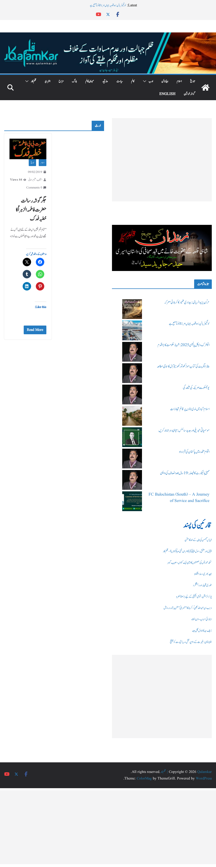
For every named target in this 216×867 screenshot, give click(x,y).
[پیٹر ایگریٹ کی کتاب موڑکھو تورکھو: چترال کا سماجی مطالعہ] (132, 373)
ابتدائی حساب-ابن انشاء (201, 619)
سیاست (119, 81)
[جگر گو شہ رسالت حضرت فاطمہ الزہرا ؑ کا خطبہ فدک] (27, 149)
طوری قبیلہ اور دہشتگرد (202, 585)
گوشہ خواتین (189, 93)
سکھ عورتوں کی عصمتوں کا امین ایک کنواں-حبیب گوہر (189, 562)
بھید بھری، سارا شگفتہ (203, 574)
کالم (132, 81)
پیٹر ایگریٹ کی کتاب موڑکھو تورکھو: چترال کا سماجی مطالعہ (183, 366)
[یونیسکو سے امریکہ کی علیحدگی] (132, 394)
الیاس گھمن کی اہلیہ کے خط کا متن (198, 540)
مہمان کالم (89, 81)
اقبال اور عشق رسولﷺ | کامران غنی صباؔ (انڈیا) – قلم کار (187, 551)
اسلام (179, 81)
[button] (146, 81)
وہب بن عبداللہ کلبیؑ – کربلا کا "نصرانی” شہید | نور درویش (188, 608)
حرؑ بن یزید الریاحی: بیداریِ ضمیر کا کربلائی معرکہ (186, 302)
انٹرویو (47, 81)
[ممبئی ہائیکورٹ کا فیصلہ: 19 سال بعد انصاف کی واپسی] (132, 480)
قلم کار (33, 81)
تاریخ (192, 81)
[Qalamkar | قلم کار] (108, 36)
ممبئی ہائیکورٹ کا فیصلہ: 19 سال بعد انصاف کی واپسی (184, 473)
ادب (151, 81)
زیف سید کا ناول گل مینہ (202, 630)
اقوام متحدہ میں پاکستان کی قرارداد (194, 452)
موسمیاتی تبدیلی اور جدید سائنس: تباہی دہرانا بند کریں (184, 430)
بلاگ (74, 81)
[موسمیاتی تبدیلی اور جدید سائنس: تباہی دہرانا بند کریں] (132, 437)
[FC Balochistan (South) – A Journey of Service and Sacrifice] (132, 501)
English (167, 93)
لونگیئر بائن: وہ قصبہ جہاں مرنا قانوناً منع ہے (108, 5)
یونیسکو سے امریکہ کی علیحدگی (196, 388)
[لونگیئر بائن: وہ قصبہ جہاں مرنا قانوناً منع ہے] (132, 330)
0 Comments (34, 187)
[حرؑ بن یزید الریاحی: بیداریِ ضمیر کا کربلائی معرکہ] (132, 309)
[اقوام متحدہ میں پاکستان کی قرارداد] (132, 458)
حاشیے (105, 81)
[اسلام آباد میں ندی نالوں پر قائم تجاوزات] (132, 416)
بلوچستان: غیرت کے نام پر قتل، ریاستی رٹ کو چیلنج (191, 642)
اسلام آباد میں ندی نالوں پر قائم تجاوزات (189, 409)
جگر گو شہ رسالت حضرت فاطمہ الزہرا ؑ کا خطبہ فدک (31, 209)
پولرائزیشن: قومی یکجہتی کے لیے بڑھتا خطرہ (194, 596)
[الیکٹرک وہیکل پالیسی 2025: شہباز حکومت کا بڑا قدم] (132, 352)
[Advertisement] (162, 159)
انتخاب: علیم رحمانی (35, 179)
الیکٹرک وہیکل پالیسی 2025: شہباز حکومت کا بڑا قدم (183, 345)
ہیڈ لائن (164, 81)
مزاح (61, 81)
